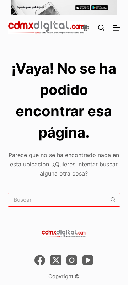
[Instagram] (71, 260)
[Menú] (116, 27)
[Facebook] (39, 260)
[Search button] (113, 200)
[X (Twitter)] (55, 260)
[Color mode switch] (85, 27)
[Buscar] (101, 28)
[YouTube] (87, 260)
